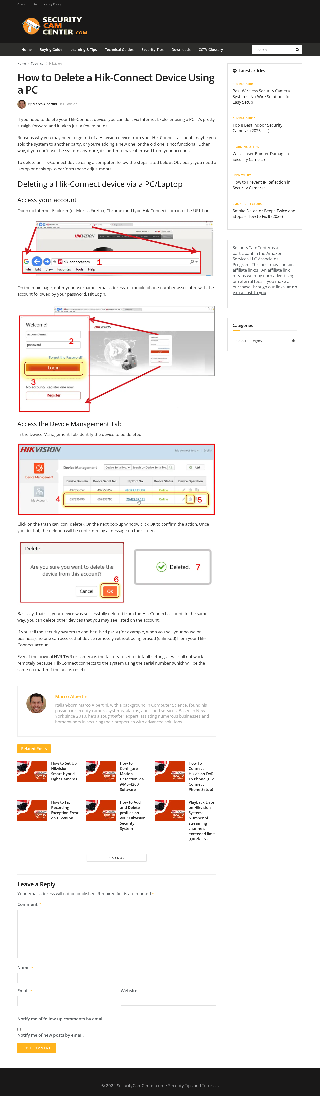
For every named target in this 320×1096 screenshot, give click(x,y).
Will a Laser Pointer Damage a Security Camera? (261, 156)
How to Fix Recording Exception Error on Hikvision (64, 810)
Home (27, 49)
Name (25, 967)
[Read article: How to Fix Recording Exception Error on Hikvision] (33, 810)
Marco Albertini (45, 104)
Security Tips (153, 49)
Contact (34, 4)
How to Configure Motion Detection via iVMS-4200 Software (132, 776)
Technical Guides (119, 49)
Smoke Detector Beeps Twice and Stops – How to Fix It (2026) (264, 213)
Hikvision (55, 63)
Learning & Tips (83, 49)
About (22, 4)
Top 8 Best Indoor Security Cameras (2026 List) (257, 127)
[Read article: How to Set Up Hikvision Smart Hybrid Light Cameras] (33, 771)
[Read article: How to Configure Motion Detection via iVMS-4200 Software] (101, 771)
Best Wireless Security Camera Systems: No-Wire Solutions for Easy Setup (262, 96)
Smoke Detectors (247, 204)
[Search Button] (297, 49)
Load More (117, 858)
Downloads (181, 49)
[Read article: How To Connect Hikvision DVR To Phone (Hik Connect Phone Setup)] (170, 771)
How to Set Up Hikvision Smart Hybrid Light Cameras (64, 771)
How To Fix (242, 175)
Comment (29, 904)
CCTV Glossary (211, 49)
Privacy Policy (51, 4)
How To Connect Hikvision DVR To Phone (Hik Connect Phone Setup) (201, 776)
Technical (37, 63)
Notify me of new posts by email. (51, 1035)
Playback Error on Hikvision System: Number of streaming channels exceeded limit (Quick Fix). (202, 820)
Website (129, 990)
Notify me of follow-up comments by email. (61, 1019)
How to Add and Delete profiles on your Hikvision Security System (133, 815)
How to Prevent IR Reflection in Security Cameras (262, 184)
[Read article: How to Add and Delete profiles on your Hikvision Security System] (101, 810)
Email (25, 990)
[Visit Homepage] (63, 26)
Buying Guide (51, 49)
